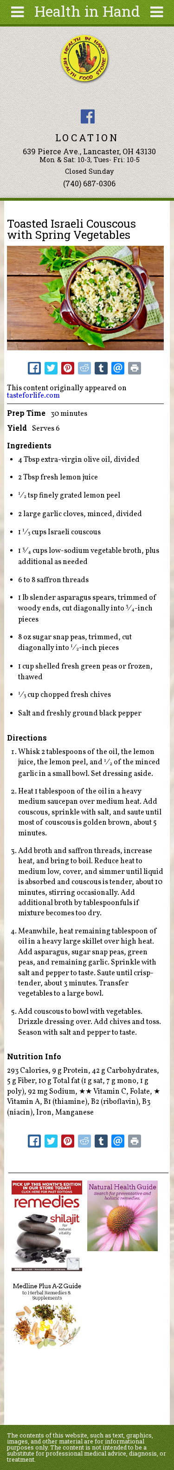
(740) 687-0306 (89, 183)
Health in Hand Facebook (88, 116)
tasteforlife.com (33, 396)
